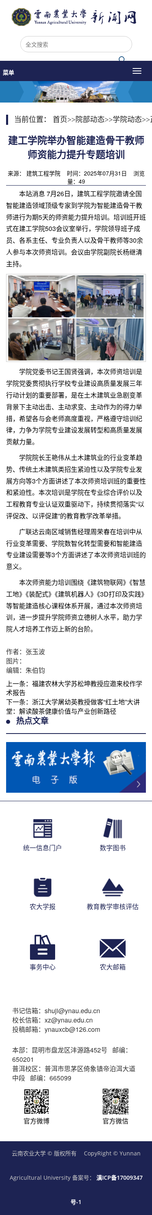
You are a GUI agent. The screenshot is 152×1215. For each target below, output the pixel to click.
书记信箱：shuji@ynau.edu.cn (56, 1010)
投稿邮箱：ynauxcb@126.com (56, 1029)
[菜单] (137, 71)
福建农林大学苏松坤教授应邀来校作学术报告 (74, 688)
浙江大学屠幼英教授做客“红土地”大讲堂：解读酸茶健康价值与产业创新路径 (73, 706)
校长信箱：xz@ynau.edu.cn (52, 1020)
